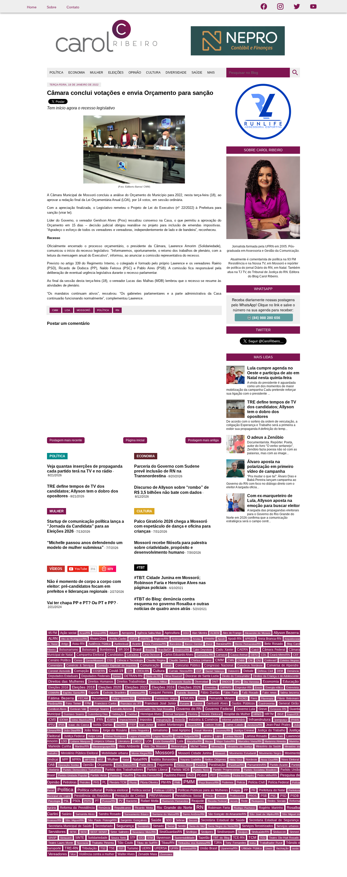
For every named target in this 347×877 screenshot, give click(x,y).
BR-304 (123, 649)
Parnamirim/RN (256, 764)
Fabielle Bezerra (187, 692)
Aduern (113, 632)
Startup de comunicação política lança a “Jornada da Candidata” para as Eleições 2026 (85, 526)
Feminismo (144, 698)
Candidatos (115, 654)
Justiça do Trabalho (271, 730)
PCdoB (202, 775)
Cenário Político (59, 660)
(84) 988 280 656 (266, 317)
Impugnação (163, 719)
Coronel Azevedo (59, 670)
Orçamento (105, 765)
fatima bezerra (289, 692)
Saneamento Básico (136, 814)
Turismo (132, 848)
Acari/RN (85, 633)
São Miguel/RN (74, 820)
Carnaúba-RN (205, 654)
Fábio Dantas (210, 692)
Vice (73, 854)
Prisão (209, 795)
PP (246, 790)
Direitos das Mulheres (66, 681)
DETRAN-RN (133, 676)
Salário (67, 814)
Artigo (64, 643)
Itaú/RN (120, 724)
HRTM (269, 714)
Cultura (159, 671)
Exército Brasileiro (114, 692)
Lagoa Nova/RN (162, 736)
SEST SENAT (98, 832)
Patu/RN (128, 775)
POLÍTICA (56, 72)
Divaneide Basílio (181, 681)
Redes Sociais (276, 800)
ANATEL (145, 638)
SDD (169, 820)
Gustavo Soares (74, 714)
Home (32, 7)
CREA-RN (142, 670)
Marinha (294, 741)
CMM (55, 310)
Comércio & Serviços (80, 665)
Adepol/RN (99, 633)
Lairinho (207, 736)
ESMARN (53, 692)
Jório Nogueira (140, 730)
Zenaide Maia (147, 854)
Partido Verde (98, 775)
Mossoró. (220, 753)
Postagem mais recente (66, 440)
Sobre (51, 7)
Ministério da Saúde (268, 746)
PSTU (87, 801)
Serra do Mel (197, 826)
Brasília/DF (164, 649)
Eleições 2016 (58, 687)
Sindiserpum (225, 832)
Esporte (93, 692)
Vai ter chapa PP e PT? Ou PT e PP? (81, 603)
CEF (296, 654)
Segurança (125, 826)
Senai (170, 826)
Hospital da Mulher (237, 714)
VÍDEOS (56, 569)
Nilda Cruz (236, 759)
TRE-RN (71, 848)
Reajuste (198, 801)
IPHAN (295, 719)
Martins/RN (82, 746)
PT (97, 801)
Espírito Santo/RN (74, 692)
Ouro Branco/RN (126, 765)
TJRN (218, 843)
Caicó (255, 649)
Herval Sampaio (174, 714)
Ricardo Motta (144, 807)
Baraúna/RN (223, 643)
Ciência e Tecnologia (130, 660)
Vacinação (282, 848)
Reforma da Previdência (77, 807)
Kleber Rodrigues (115, 736)
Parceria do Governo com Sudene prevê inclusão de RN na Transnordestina (166, 471)
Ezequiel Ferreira (161, 692)
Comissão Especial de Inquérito (117, 665)
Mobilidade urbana (115, 753)
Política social (141, 790)
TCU (262, 837)
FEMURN (187, 698)
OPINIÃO (135, 72)
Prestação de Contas (130, 796)
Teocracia (82, 842)
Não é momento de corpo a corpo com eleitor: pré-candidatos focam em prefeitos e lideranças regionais (84, 586)
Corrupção (81, 671)
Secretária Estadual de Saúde (223, 820)
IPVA (61, 724)
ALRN (53, 638)
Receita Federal (217, 801)
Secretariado (104, 826)
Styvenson (163, 837)
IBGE (280, 714)
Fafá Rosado (250, 692)
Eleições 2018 (83, 687)
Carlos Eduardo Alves (178, 654)
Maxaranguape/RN (104, 746)
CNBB (241, 660)
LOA (68, 310)
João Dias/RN (72, 730)
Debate (248, 671)
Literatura (124, 741)
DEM (280, 670)
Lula (180, 741)
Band (209, 644)
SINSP (52, 837)
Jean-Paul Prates (278, 725)
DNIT (215, 681)
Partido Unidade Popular (72, 775)
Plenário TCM (117, 782)
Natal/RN (140, 759)
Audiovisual (121, 643)
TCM (252, 837)
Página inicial (135, 440)
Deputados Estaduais (63, 676)
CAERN (242, 649)
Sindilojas (191, 831)
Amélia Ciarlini (117, 638)
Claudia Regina (155, 660)
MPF (65, 759)
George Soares (99, 709)
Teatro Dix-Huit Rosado (284, 837)
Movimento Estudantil (242, 753)
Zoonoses (166, 854)
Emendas (210, 687)
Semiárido (143, 826)
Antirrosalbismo (181, 638)
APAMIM (209, 638)
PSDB (294, 796)
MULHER (96, 72)
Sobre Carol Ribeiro (263, 150)
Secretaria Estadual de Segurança (274, 820)
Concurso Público (187, 665)
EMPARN (225, 687)
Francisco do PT (131, 703)
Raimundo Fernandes (175, 801)
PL (104, 782)
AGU (186, 633)
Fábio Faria (231, 692)
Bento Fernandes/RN (248, 644)
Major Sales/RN (225, 741)
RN (117, 310)
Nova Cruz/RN (269, 759)
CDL (263, 654)
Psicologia (54, 801)
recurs (234, 801)
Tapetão (204, 837)
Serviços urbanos (288, 826)
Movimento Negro (270, 753)
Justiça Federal (74, 736)
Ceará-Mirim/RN (280, 654)
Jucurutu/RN (223, 730)
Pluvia (133, 782)
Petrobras (69, 782)
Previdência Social (188, 796)
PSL (66, 800)
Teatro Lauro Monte (60, 842)
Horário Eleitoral (210, 714)
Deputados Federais (95, 676)
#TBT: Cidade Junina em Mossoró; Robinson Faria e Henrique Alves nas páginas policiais (170, 582)
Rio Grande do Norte (174, 807)
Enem (258, 687)
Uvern (268, 848)
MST (101, 759)
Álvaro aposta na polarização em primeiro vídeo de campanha (270, 467)
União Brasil (208, 848)
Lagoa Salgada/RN (187, 736)
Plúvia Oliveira (149, 782)
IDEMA (63, 719)
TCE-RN (239, 837)
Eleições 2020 (109, 687)
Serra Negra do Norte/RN (223, 826)
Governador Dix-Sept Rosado (154, 709)
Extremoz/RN (137, 692)
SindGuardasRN (170, 832)
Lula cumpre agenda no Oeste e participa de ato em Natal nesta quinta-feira (273, 373)
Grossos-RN (278, 709)
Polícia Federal (278, 782)
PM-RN (166, 782)
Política (103, 310)
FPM (88, 703)
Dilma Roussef (173, 676)
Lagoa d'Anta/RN (139, 736)
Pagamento (165, 765)
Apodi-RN (235, 638)
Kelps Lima (95, 736)
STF (132, 837)
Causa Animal (238, 654)
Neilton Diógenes (215, 759)
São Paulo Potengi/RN (102, 820)
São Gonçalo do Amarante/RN (227, 814)
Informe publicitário (233, 719)
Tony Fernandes (235, 842)
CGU (110, 660)
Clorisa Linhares (201, 660)
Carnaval (221, 654)
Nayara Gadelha (190, 759)
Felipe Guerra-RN (122, 698)
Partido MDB (180, 769)
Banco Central (193, 644)
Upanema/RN (229, 848)
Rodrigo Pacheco (244, 807)
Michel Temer (199, 746)
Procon (221, 796)
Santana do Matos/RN (165, 814)
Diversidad (201, 681)
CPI (130, 670)
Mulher (113, 759)
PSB (264, 796)
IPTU (51, 724)
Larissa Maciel (233, 736)
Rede (244, 800)
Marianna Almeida (275, 741)
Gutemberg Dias (98, 714)
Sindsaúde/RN (260, 831)
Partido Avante (279, 764)
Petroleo (85, 782)
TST (121, 848)
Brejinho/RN (182, 649)
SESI (84, 832)
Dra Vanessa (251, 681)
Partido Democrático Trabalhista (82, 769)
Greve (263, 709)
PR (253, 790)
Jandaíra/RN (254, 724)
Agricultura (172, 633)
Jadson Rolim (213, 724)
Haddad (132, 714)
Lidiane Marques (80, 741)
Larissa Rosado (256, 736)
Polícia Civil (256, 782)
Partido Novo (201, 769)
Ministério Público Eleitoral (79, 753)
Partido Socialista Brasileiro (260, 769)
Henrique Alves (151, 714)
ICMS (52, 719)
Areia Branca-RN (269, 638)
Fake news (269, 692)
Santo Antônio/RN (193, 814)
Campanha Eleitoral (90, 654)
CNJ (258, 660)
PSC (273, 795)
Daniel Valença (215, 671)
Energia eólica (274, 687)
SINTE (79, 837)
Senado (158, 826)
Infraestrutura (260, 719)
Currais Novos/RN (181, 670)
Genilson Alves (57, 709)
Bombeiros (107, 649)
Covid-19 (116, 671)
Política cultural (89, 790)
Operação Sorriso (68, 765)
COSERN (99, 670)
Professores (237, 795)
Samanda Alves (85, 814)
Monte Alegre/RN (142, 753)
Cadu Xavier (224, 649)
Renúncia (104, 807)
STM (150, 837)
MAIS (211, 72)
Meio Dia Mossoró (155, 746)
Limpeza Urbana (104, 741)
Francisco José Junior (160, 703)
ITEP (132, 724)
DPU (237, 681)
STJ (141, 837)
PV (120, 800)
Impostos (146, 719)
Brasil (137, 649)
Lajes (218, 736)
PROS (253, 795)
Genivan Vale (78, 709)
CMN (231, 660)
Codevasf (270, 660)
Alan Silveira (199, 632)
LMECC (137, 741)
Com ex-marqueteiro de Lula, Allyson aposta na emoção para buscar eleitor (273, 501)
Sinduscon (279, 831)
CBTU (254, 654)
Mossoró (84, 310)
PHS (96, 782)
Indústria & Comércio (203, 719)
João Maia (91, 730)
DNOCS (226, 681)
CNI (250, 660)
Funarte (184, 703)
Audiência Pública (99, 643)
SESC (73, 831)
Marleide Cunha (59, 746)
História (192, 714)
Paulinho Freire (174, 775)
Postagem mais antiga (203, 440)
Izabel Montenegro (170, 725)
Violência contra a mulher (96, 854)
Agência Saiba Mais (149, 632)
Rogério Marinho (271, 807)
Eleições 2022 (136, 687)
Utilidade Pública (251, 848)
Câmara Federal (273, 649)
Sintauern (66, 837)
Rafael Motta (150, 801)
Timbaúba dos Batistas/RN (194, 842)
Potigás (235, 790)
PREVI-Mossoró (160, 796)
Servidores (57, 832)
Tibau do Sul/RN (147, 842)
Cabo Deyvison (202, 649)
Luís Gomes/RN (164, 741)
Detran (117, 676)
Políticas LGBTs (164, 790)
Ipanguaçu (280, 719)
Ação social (68, 633)
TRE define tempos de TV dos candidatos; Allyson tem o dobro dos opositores (82, 491)
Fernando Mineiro (222, 698)
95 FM (52, 633)
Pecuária (224, 775)
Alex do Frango (232, 632)
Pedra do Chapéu (243, 775)
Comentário (55, 665)
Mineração (217, 746)
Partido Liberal (157, 769)
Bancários (175, 644)
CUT (198, 671)
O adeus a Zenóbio (265, 437)
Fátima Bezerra (61, 698)
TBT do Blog (221, 837)
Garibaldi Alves (217, 703)
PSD (283, 796)
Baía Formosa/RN (155, 644)
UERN (146, 848)
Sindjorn (243, 832)
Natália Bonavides (164, 759)
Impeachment (127, 719)
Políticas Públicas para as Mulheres (203, 790)
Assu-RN (78, 644)
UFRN (174, 848)
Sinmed (294, 831)
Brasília (150, 649)
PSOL (77, 801)
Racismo (131, 800)
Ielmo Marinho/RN (82, 719)
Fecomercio (100, 698)
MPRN (76, 759)
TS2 (102, 848)
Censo (78, 660)
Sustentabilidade (185, 837)
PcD (191, 775)
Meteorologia (179, 746)
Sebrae (180, 820)
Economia (271, 681)
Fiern (254, 698)
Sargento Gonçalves (134, 820)
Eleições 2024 (163, 687)
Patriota (114, 775)
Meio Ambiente (129, 746)
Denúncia (293, 670)
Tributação (89, 848)
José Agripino (181, 730)
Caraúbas (133, 654)
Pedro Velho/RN (267, 775)
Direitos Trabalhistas (131, 681)
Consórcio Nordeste (250, 665)
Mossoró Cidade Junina (195, 753)
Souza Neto (118, 837)
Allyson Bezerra (286, 633)
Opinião (88, 765)
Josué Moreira (203, 730)
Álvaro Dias (98, 638)
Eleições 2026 (189, 687)
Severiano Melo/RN (143, 832)
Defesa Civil (265, 670)
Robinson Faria (219, 807)
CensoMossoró (94, 660)
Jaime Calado (234, 724)
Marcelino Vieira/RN (249, 741)
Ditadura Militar (158, 681)
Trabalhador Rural (271, 842)
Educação (291, 681)
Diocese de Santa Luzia (202, 676)
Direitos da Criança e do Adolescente (276, 676)
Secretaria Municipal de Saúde (70, 826)
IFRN (99, 719)
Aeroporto (128, 632)
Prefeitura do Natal (272, 790)
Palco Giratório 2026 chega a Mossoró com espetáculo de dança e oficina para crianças (172, 526)
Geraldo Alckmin (122, 709)
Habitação (118, 714)
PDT (213, 775)
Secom (193, 820)
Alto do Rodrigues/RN (74, 638)
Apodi (221, 638)
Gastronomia (267, 703)
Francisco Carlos (106, 703)
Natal (125, 759)
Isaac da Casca (78, 724)
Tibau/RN (168, 843)
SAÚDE (197, 72)
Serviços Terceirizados (257, 826)
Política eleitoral (117, 790)
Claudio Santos (178, 660)
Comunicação (150, 665)
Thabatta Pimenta (103, 842)
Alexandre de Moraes (257, 633)
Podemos (227, 782)
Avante (136, 643)
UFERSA (160, 848)
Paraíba (200, 765)
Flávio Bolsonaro (288, 698)
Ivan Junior (146, 724)
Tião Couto (125, 843)
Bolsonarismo (68, 649)
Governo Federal (218, 709)
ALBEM (214, 633)
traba (253, 842)
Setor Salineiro (120, 831)
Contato (73, 7)
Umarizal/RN (189, 848)
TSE (112, 848)
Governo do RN (188, 709)
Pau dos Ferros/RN (148, 775)
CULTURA (153, 72)
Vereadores (57, 854)
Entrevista (292, 687)
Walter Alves (126, 854)
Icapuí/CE (293, 714)
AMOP (133, 638)
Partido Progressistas (226, 769)
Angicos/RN (161, 638)
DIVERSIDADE (176, 72)
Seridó (182, 826)
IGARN (111, 719)
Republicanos (122, 807)
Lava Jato (277, 736)
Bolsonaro (89, 649)
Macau (209, 741)
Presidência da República (92, 796)
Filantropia (267, 698)
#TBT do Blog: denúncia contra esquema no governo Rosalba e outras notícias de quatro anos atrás (171, 604)
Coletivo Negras (289, 660)
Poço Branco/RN (208, 782)
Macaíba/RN (194, 741)
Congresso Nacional (218, 665)
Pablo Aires (146, 764)
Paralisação (217, 765)
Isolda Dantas (103, 725)
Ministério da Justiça (239, 746)
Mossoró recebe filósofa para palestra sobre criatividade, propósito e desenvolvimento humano (170, 547)
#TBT (141, 567)
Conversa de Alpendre (283, 665)
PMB (177, 782)
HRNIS (257, 714)
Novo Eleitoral (290, 759)
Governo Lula (245, 709)
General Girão (289, 703)
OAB (51, 765)
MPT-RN (89, 759)
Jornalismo (160, 730)
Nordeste (251, 759)
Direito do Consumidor (235, 676)
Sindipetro (207, 831)
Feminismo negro (166, 698)
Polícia (241, 782)
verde (295, 848)
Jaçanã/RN (194, 724)
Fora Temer (73, 703)
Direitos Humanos (100, 681)
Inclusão (180, 719)
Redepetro (257, 801)
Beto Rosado (273, 644)
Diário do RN (153, 676)
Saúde (156, 820)
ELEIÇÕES (115, 72)
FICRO (243, 698)
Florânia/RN (55, 703)
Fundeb (197, 703)
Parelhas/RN (236, 765)
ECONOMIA (76, 72)
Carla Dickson (151, 654)
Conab (167, 665)
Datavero (233, 670)
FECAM (83, 698)
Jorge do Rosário (114, 730)
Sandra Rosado (110, 814)
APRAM (250, 638)
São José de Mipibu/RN (264, 814)
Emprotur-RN (243, 687)
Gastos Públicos (243, 703)
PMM (189, 781)
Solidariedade (97, 837)
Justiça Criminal (244, 730)
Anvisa (197, 638)
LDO (64, 741)
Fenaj (201, 698)
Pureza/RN (108, 801)
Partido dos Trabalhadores (124, 769)
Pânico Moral (184, 765)
